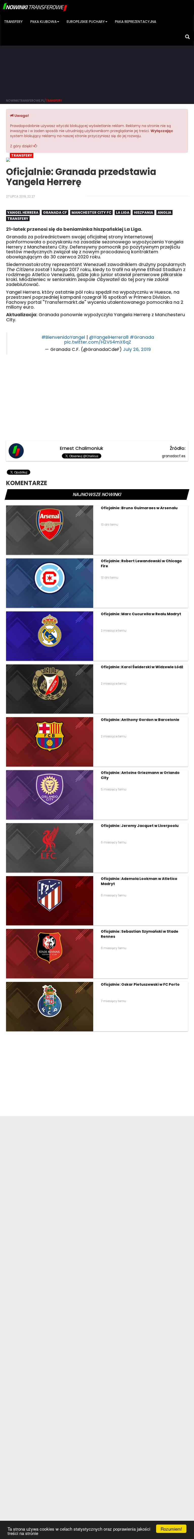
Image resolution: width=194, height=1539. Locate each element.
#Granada (142, 337)
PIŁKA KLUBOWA (43, 21)
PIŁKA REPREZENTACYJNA (135, 21)
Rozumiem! (171, 1529)
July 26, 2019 (137, 349)
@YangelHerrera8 (109, 337)
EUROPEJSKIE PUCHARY (86, 21)
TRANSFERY (13, 21)
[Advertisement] (97, 55)
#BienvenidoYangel (63, 337)
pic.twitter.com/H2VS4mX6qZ (97, 342)
